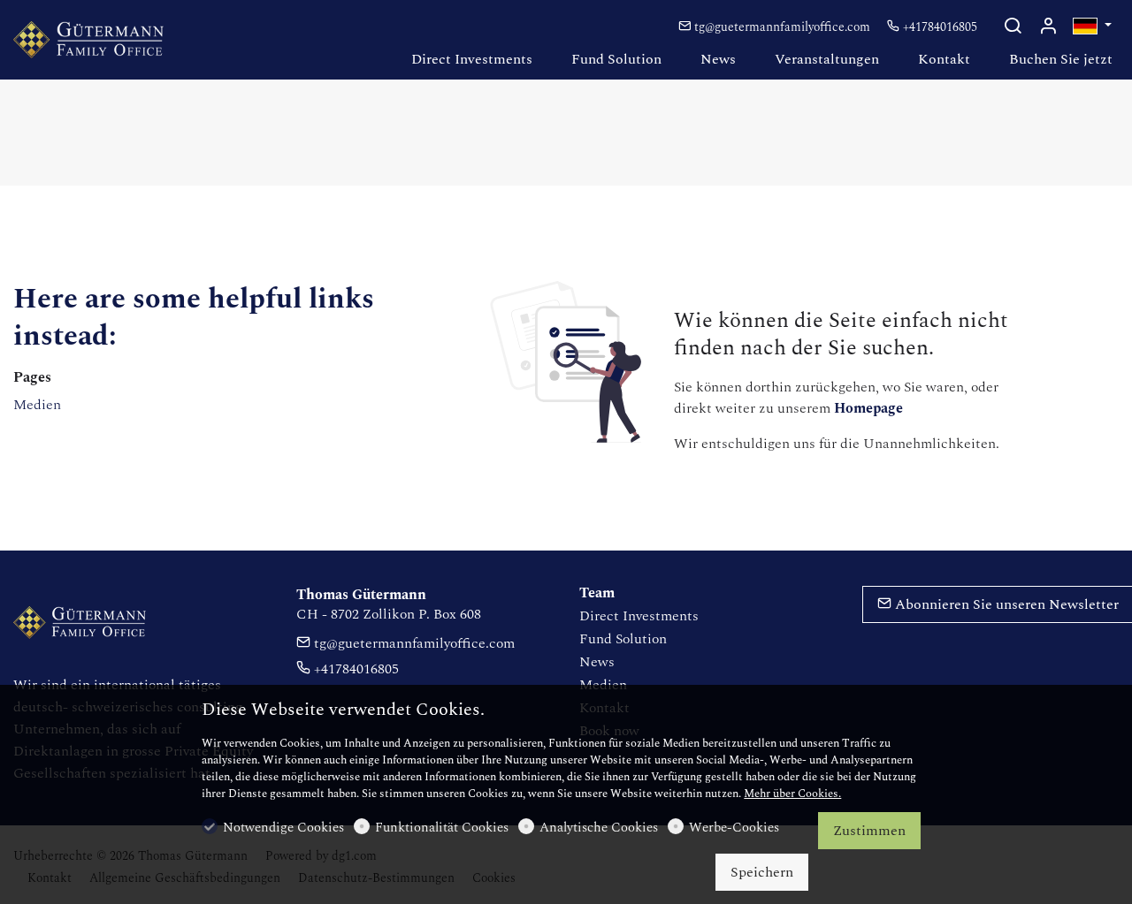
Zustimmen (869, 830)
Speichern (761, 872)
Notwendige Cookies (283, 828)
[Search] (1012, 28)
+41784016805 (938, 27)
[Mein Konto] (1048, 28)
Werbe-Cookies (734, 828)
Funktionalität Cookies (442, 828)
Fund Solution (623, 639)
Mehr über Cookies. (792, 793)
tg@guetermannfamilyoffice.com (782, 27)
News (597, 661)
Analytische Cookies (598, 828)
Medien (37, 404)
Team (597, 593)
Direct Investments (639, 616)
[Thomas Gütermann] (88, 38)
